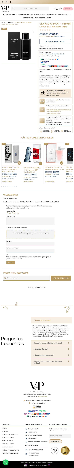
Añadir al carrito (7, 181)
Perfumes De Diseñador (25, 14)
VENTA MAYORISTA (28, 17)
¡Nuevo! (5, 14)
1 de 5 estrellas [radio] (7, 213)
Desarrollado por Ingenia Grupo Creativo (37, 465)
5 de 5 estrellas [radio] (18, 213)
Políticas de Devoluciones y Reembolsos (58, 109)
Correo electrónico (12, 248)
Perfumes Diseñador (57, 48)
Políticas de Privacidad (53, 113)
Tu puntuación (10, 211)
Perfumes (10, 22)
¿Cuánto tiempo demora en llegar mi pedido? (48, 362)
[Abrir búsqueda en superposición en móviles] (30, 8)
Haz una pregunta (61, 278)
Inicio (3, 22)
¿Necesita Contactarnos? (43, 355)
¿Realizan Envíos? (41, 349)
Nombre (9, 241)
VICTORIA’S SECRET (63, 14)
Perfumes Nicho (51, 14)
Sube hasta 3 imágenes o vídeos (17, 227)
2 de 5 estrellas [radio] (10, 213)
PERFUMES (12, 14)
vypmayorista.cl (42, 396)
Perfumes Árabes (39, 14)
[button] (33, 31)
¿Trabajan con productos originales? (48, 343)
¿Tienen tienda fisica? (42, 320)
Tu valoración (10, 216)
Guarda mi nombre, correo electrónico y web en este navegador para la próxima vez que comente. (28, 258)
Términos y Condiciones (53, 111)
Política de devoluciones (43, 17)
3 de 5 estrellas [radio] (12, 213)
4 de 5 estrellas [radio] (15, 213)
